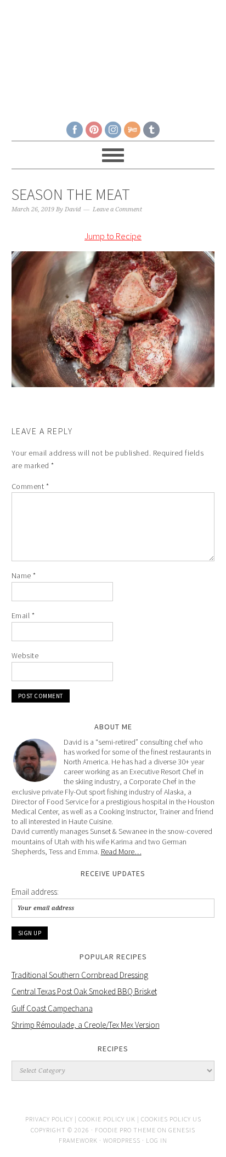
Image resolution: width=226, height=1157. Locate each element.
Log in (156, 1140)
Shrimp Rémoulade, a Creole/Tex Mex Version (86, 1025)
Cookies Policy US (171, 1119)
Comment (30, 486)
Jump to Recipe (113, 236)
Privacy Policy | (51, 1119)
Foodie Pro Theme (125, 1130)
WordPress (121, 1140)
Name (24, 575)
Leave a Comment (117, 209)
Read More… (121, 851)
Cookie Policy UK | (109, 1119)
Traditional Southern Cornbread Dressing (80, 975)
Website (25, 655)
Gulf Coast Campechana (52, 1008)
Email (23, 615)
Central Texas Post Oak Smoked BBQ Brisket (84, 991)
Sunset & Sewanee (113, 56)
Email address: (35, 892)
